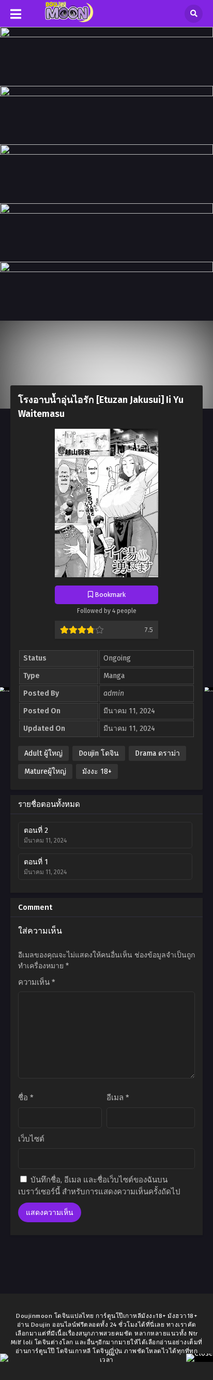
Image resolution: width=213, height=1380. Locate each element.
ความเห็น (36, 982)
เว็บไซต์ (31, 1139)
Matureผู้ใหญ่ (45, 771)
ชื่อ (26, 1097)
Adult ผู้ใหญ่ (43, 753)
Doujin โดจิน (99, 753)
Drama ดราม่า (157, 753)
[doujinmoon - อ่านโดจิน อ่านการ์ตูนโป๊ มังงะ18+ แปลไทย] (68, 20)
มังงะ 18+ (97, 771)
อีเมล (117, 1097)
